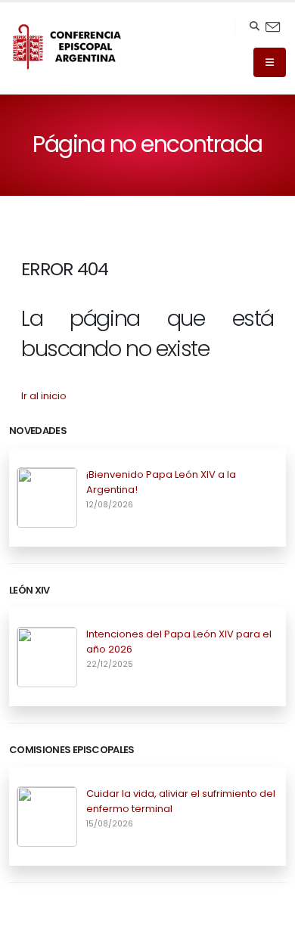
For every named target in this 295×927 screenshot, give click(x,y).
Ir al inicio (44, 396)
